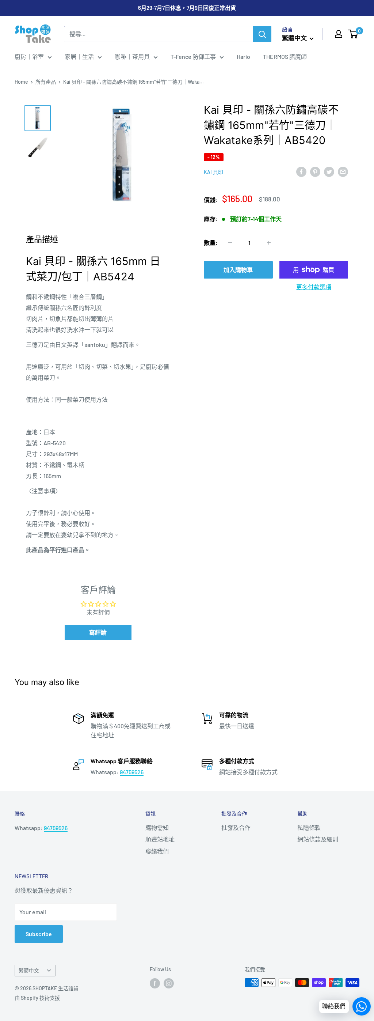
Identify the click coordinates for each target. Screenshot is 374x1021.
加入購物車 (238, 269)
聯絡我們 (157, 851)
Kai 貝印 (213, 172)
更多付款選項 (313, 286)
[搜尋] (262, 34)
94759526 (132, 771)
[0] (353, 34)
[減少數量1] (230, 242)
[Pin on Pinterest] (315, 171)
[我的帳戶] (338, 34)
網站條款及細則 (317, 839)
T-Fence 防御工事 (193, 56)
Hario (243, 56)
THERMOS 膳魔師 (285, 56)
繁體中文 (29, 970)
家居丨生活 (79, 56)
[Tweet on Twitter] (329, 171)
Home (21, 82)
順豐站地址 (160, 839)
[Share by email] (343, 171)
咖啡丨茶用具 (132, 56)
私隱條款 (309, 827)
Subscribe (39, 933)
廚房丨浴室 (29, 56)
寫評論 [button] (98, 632)
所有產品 (45, 82)
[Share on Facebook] (301, 171)
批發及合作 (236, 827)
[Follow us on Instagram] (169, 983)
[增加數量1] (268, 242)
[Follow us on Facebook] (155, 983)
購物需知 (157, 827)
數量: (211, 242)
